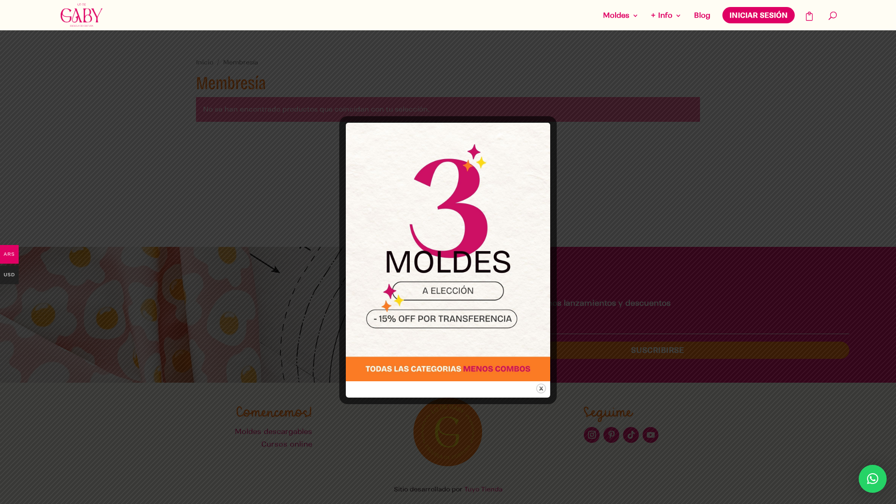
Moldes (616, 16)
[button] (873, 479)
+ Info (661, 16)
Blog (702, 16)
